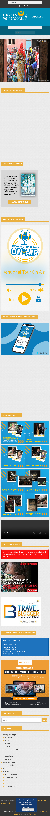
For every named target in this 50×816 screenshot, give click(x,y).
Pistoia (7, 747)
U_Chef (5, 768)
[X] (22, 6)
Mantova (8, 737)
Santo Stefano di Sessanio (14, 750)
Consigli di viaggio (9, 735)
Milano (7, 744)
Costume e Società (11, 777)
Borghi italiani (10, 765)
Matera (7, 741)
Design (7, 780)
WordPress (32, 814)
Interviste (8, 783)
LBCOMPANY (39, 811)
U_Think (6, 771)
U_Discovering (10, 786)
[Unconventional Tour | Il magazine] (24, 17)
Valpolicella (9, 756)
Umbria (7, 753)
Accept (28, 810)
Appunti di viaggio (11, 774)
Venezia (8, 759)
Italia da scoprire (9, 762)
